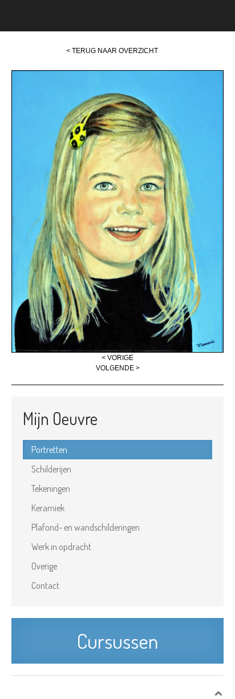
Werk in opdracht (61, 546)
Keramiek (47, 508)
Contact (45, 585)
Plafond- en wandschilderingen (85, 527)
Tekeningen (50, 488)
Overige (44, 566)
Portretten (49, 449)
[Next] (117, 211)
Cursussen (117, 641)
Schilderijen (51, 469)
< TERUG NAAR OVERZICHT (112, 51)
